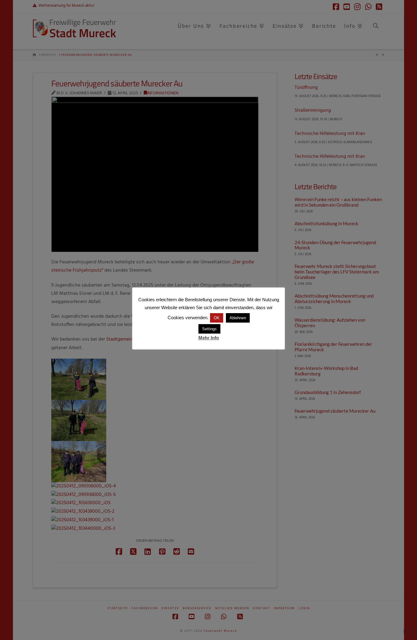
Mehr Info (208, 337)
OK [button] (216, 318)
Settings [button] (209, 329)
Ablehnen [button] (238, 318)
